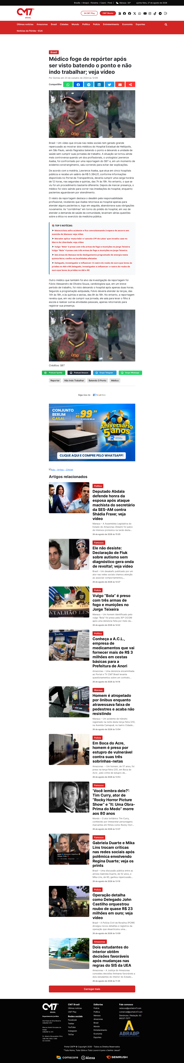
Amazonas (42, 24)
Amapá (86, 3)
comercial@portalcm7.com (130, 1012)
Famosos (99, 542)
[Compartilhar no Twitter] (109, 84)
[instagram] (150, 13)
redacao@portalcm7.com (130, 1008)
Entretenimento (111, 24)
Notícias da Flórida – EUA (30, 30)
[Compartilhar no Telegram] (88, 84)
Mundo (75, 24)
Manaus (98, 690)
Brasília (77, 3)
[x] (134, 13)
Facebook (72, 1020)
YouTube (72, 1027)
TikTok (71, 1034)
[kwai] (119, 13)
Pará (110, 3)
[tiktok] (155, 13)
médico (115, 380)
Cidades (64, 24)
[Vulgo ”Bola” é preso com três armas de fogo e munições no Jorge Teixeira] (69, 602)
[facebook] (124, 13)
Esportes (140, 24)
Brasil (54, 24)
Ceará (103, 3)
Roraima (94, 3)
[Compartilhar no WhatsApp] (68, 84)
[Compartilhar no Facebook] (78, 84)
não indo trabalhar (74, 380)
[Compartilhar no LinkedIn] (99, 84)
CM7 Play (72, 1012)
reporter (55, 380)
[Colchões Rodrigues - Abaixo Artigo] (92, 432)
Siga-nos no (84, 395)
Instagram (72, 1031)
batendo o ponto (97, 380)
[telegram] (160, 13)
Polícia (96, 24)
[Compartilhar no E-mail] (120, 84)
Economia (127, 24)
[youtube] (145, 13)
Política (86, 24)
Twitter (71, 1023)
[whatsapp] (140, 13)
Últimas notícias (25, 24)
